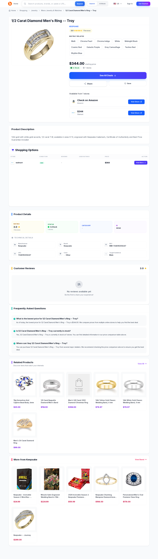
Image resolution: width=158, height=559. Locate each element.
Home (16, 4)
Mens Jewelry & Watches (51, 10)
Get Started (143, 4)
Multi (73, 41)
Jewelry (34, 10)
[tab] (92, 3)
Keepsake (74, 26)
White (117, 41)
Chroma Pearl (86, 41)
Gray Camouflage (112, 47)
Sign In (130, 4)
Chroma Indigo (103, 41)
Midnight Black (131, 41)
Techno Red (130, 47)
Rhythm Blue (76, 53)
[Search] (25, 3)
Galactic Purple (93, 47)
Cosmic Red (76, 47)
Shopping (23, 10)
